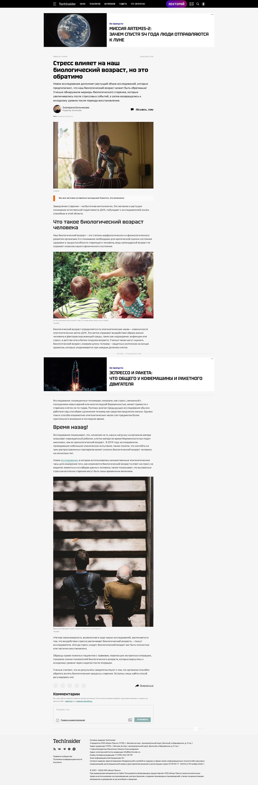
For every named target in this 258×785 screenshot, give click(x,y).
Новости (57, 57)
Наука (64, 57)
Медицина (61, 116)
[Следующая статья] (129, 728)
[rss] (54, 749)
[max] (74, 749)
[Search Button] (197, 3)
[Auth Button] (203, 3)
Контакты (57, 762)
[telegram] (64, 749)
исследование (69, 460)
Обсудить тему (144, 109)
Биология (69, 116)
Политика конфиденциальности (67, 759)
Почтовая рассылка (192, 3)
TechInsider (67, 4)
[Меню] (54, 3)
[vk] (59, 749)
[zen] (69, 749)
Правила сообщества (62, 756)
